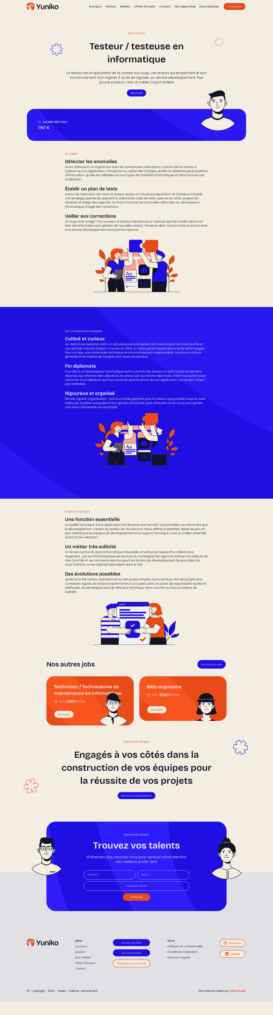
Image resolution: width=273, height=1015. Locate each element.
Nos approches (185, 6)
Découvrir (136, 93)
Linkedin (235, 954)
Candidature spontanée (131, 963)
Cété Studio (238, 991)
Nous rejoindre (209, 6)
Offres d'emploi (144, 6)
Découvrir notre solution (136, 795)
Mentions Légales (179, 957)
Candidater (234, 6)
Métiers (125, 6)
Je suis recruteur (131, 953)
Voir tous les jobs (211, 664)
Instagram (235, 943)
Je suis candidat (131, 942)
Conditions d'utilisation (183, 952)
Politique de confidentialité (185, 946)
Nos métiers (83, 957)
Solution (110, 6)
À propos (95, 6)
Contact (165, 6)
